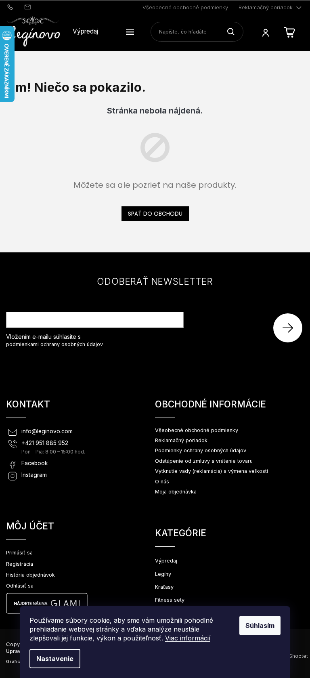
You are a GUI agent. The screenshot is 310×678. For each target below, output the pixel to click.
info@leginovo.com (47, 431)
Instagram (34, 475)
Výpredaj (166, 561)
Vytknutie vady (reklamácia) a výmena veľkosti (211, 471)
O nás (162, 482)
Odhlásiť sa (20, 586)
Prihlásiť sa (290, 328)
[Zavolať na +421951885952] (11, 7)
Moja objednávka (176, 492)
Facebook (34, 463)
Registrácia (19, 564)
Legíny (163, 574)
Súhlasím (259, 625)
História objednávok (30, 575)
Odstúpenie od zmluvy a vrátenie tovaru (204, 461)
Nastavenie (54, 659)
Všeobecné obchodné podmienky (185, 7)
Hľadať (234, 31)
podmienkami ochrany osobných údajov (54, 344)
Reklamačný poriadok (266, 7)
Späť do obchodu (155, 214)
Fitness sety (169, 600)
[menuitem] (85, 31)
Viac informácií (187, 638)
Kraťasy (164, 587)
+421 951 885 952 (44, 443)
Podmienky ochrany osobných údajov (200, 450)
